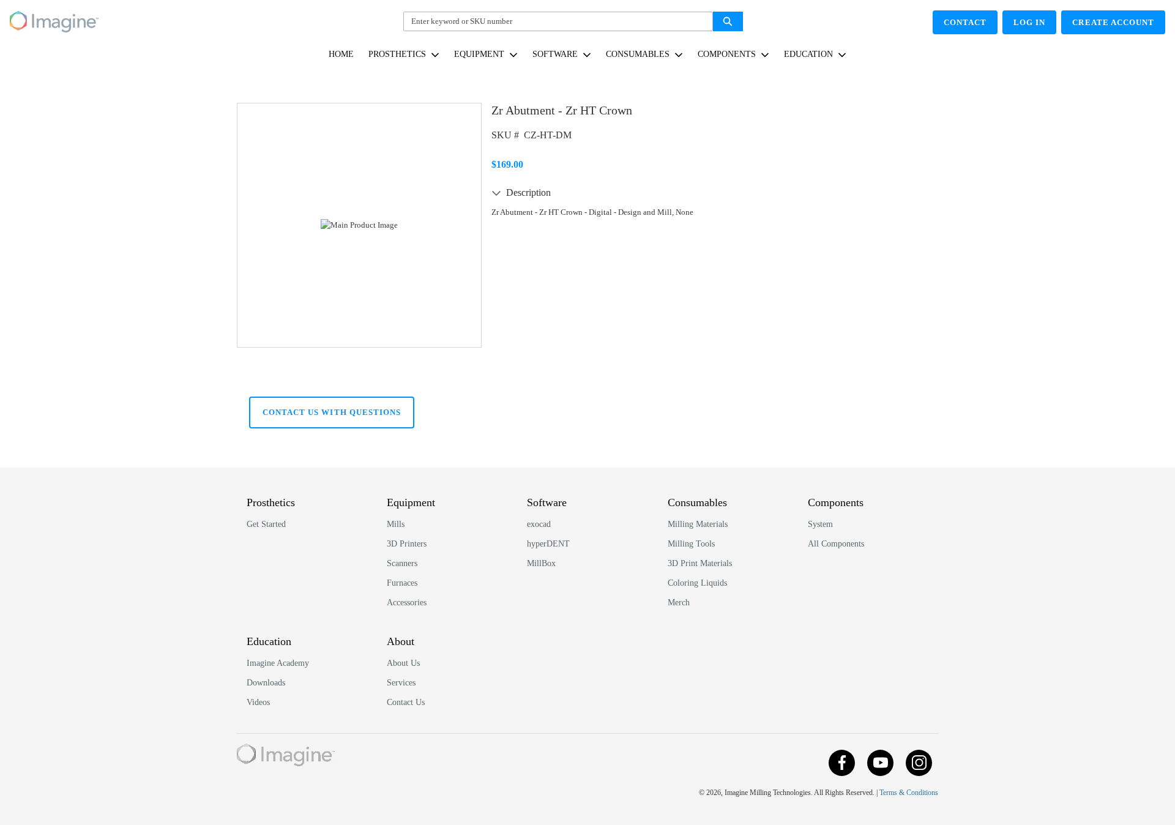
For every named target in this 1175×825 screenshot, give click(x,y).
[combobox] (553, 21)
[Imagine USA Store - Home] (54, 19)
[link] (341, 54)
